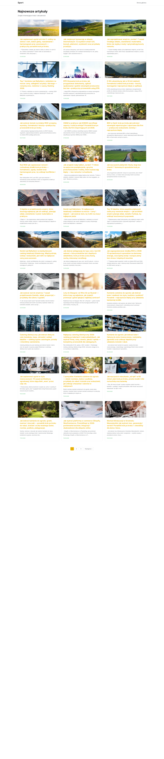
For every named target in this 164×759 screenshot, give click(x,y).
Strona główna (141, 3)
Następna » (88, 449)
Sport (20, 2)
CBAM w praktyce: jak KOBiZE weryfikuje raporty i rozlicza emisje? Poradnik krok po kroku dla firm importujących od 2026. (80, 125)
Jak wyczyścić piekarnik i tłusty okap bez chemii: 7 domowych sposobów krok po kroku (124, 167)
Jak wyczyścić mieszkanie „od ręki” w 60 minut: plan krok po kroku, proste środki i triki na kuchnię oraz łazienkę (125, 379)
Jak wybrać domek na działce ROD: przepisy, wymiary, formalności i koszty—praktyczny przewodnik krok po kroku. (38, 125)
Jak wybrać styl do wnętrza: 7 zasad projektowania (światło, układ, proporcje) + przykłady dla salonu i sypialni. (37, 295)
